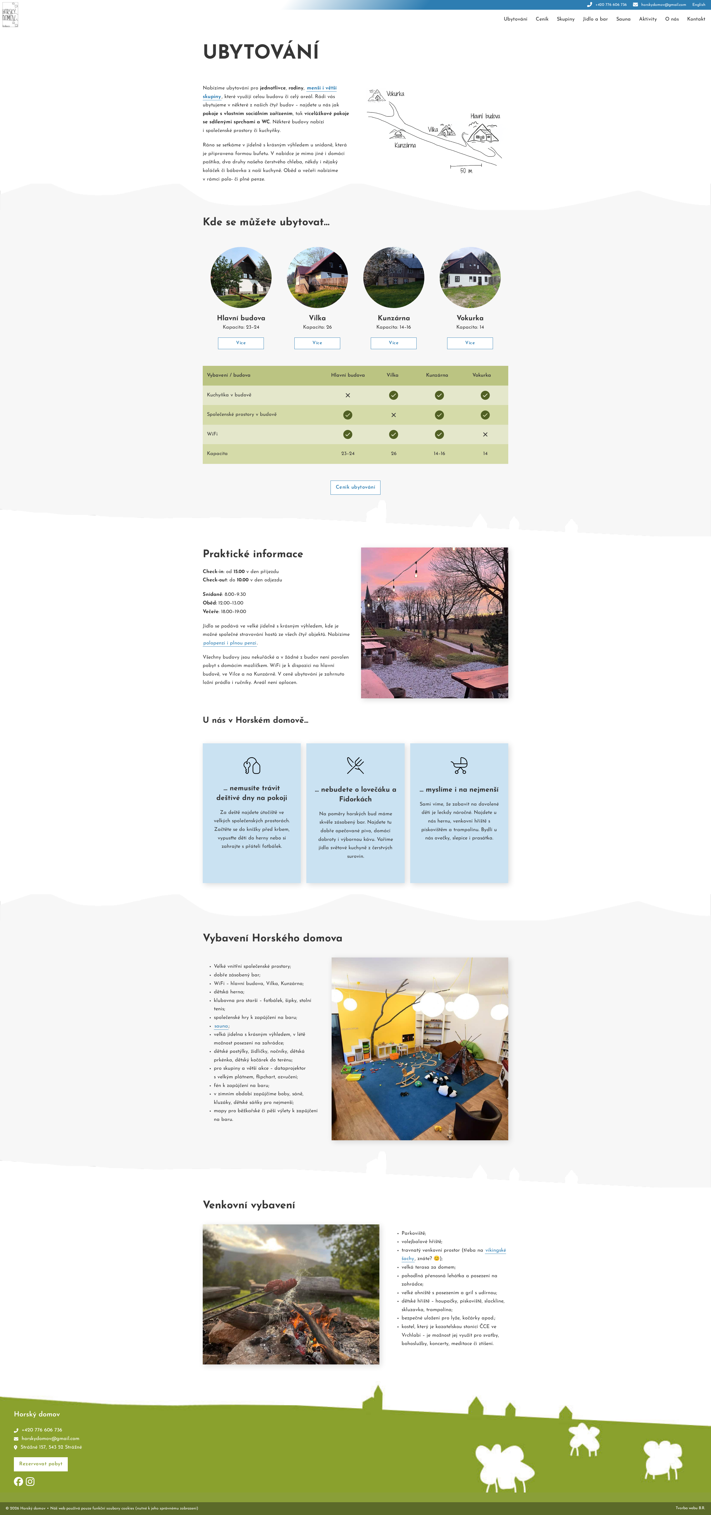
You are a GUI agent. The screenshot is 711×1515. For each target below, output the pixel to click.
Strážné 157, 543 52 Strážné (51, 1447)
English (698, 5)
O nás (672, 19)
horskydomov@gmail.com (663, 5)
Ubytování (515, 19)
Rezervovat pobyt (40, 1464)
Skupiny (566, 19)
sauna (221, 1026)
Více (241, 343)
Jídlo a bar (595, 19)
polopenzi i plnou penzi (229, 643)
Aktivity (648, 19)
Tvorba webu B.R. (690, 1508)
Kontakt (696, 19)
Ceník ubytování (355, 487)
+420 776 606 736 (611, 5)
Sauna (623, 19)
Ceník (542, 19)
